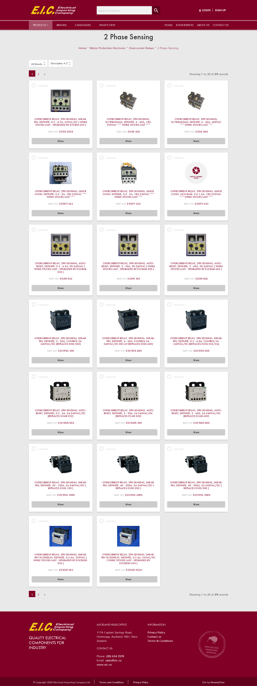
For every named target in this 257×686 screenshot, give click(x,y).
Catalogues (83, 25)
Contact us (221, 25)
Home (169, 25)
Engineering (185, 25)
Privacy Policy (156, 632)
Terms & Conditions (160, 640)
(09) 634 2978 (115, 655)
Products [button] (40, 25)
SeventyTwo (217, 682)
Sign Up (220, 10)
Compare (43, 85)
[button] (38, 63)
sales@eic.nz (113, 660)
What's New (107, 25)
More (61, 141)
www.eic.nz (104, 664)
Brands (61, 25)
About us (203, 25)
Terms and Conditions (111, 682)
